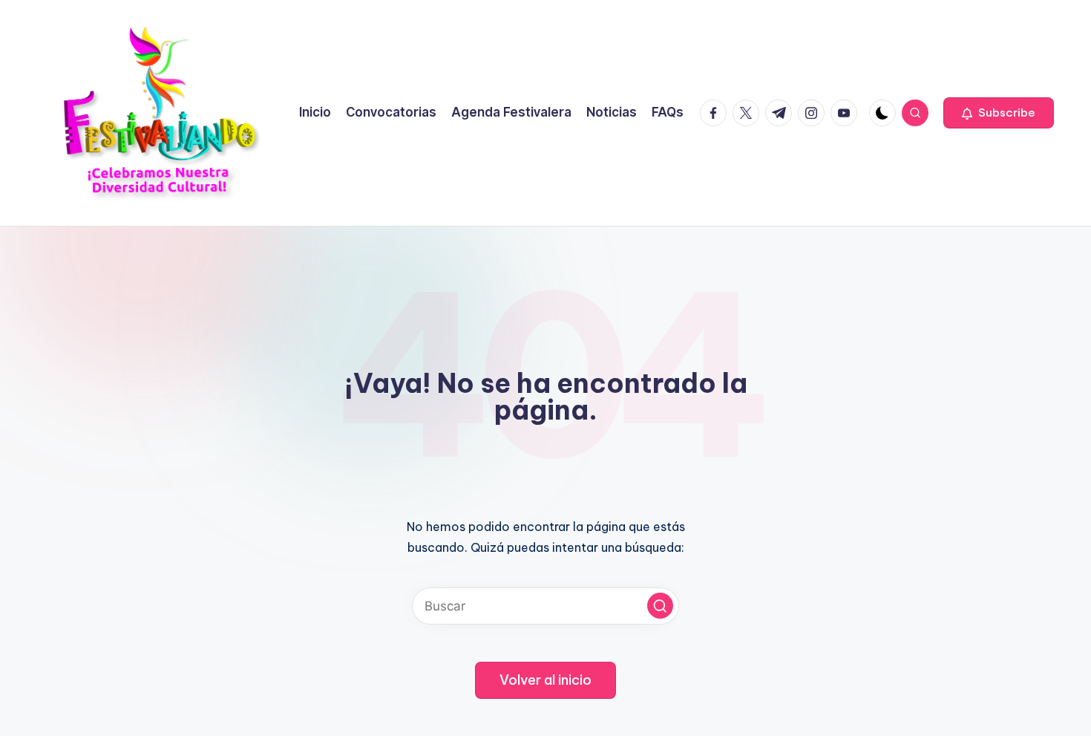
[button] (998, 112)
